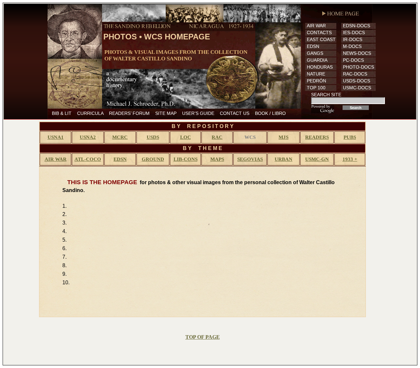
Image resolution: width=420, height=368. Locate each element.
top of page (202, 337)
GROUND (153, 159)
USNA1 (56, 137)
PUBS (350, 137)
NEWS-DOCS (357, 53)
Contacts (319, 32)
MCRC (120, 137)
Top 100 (316, 87)
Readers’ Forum (129, 113)
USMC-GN (317, 159)
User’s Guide (198, 113)
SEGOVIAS (250, 159)
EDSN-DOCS (356, 25)
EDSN (313, 46)
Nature (316, 73)
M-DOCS (352, 46)
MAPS (217, 159)
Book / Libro (270, 113)
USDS (153, 137)
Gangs (315, 53)
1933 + (350, 159)
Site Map (166, 113)
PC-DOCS (353, 60)
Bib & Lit (62, 113)
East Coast (321, 39)
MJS (283, 137)
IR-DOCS (352, 39)
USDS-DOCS (356, 80)
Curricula (90, 113)
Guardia (317, 60)
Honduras (320, 67)
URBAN (283, 159)
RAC (217, 137)
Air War (316, 25)
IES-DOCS (354, 32)
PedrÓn (316, 80)
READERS (317, 137)
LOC (185, 137)
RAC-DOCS (355, 73)
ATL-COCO (87, 159)
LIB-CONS (186, 159)
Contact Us (234, 113)
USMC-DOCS (357, 87)
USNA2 (88, 137)
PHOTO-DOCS (358, 67)
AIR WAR (56, 159)
